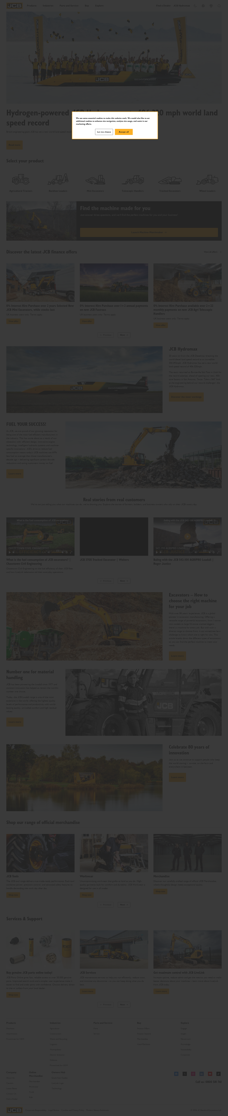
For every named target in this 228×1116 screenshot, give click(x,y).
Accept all (124, 132)
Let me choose (104, 132)
